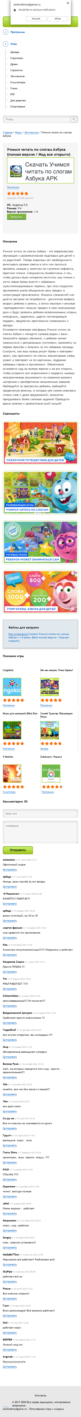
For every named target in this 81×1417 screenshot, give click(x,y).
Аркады (44, 748)
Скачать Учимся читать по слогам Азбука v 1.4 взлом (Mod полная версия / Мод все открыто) (38, 637)
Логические (13, 187)
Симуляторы (9, 792)
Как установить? (18, 634)
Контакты (40, 1395)
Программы (9, 705)
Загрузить (16, 216)
